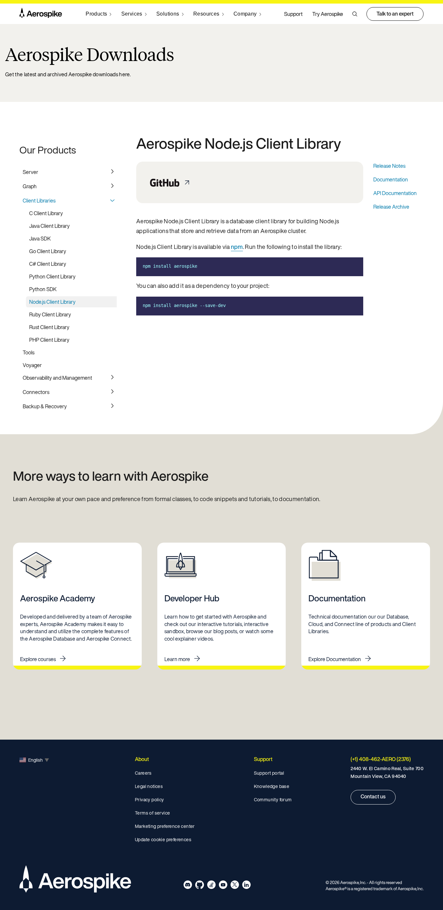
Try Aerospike (327, 14)
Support (293, 14)
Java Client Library (49, 226)
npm (237, 246)
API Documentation (395, 193)
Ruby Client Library (50, 314)
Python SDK (43, 289)
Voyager (32, 365)
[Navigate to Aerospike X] (234, 885)
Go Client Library (47, 251)
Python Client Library (52, 276)
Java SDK (40, 238)
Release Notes (389, 166)
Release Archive (391, 207)
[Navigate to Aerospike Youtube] (223, 885)
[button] (355, 14)
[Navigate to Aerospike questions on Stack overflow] (211, 885)
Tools (28, 352)
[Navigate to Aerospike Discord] (188, 885)
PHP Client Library (49, 340)
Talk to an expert (395, 14)
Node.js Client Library (52, 302)
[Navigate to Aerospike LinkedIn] (246, 885)
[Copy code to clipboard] (353, 266)
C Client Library (46, 213)
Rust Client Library (49, 327)
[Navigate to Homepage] (40, 14)
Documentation (390, 179)
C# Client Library (47, 264)
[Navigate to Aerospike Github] (199, 885)
